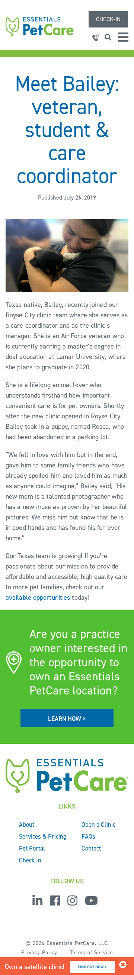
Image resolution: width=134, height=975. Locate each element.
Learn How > (67, 719)
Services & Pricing (43, 836)
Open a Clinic (98, 824)
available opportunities (38, 597)
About (26, 824)
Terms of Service (91, 952)
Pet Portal (32, 848)
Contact (91, 848)
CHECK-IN (108, 19)
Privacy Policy (39, 952)
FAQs (88, 836)
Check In (30, 860)
